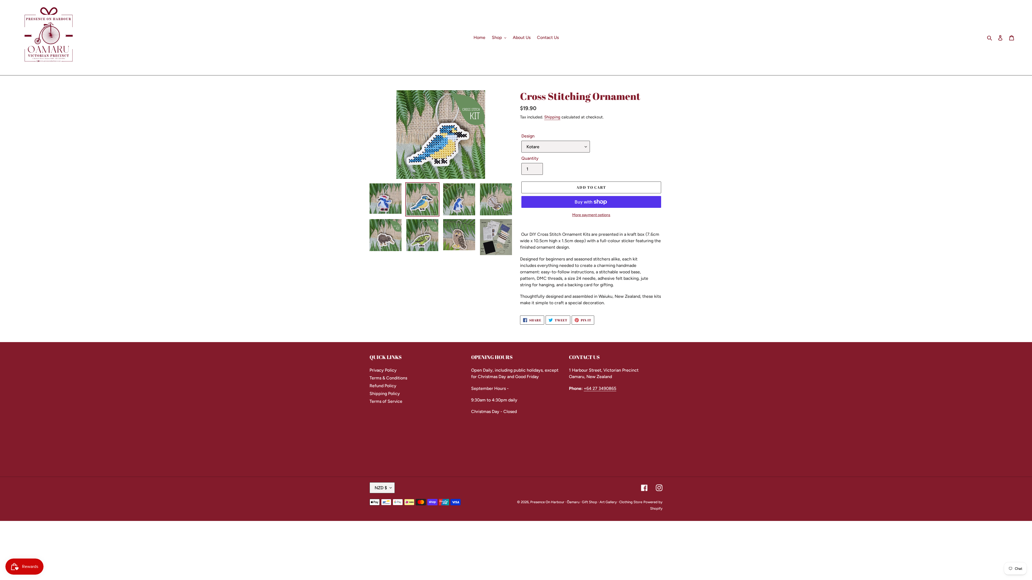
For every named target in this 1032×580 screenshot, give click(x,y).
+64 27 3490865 (600, 388)
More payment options (591, 215)
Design (528, 136)
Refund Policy (383, 385)
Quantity (530, 158)
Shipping (552, 117)
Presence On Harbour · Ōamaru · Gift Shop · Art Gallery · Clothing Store (586, 502)
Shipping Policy (385, 393)
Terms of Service (386, 401)
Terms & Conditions (388, 377)
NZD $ (381, 487)
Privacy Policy (383, 370)
